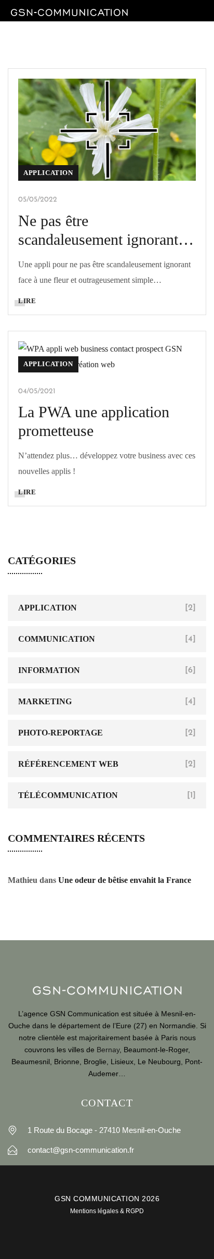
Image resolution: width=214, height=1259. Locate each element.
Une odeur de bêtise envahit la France (124, 880)
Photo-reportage (60, 732)
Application (48, 173)
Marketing (45, 701)
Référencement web (68, 763)
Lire (27, 301)
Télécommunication (68, 795)
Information (49, 670)
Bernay (108, 1049)
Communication (56, 638)
